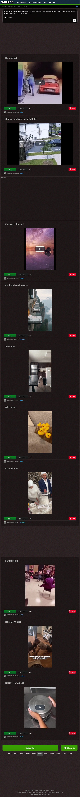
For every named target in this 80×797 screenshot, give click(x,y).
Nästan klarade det (14, 683)
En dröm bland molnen (16, 285)
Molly (21, 461)
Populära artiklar (35, 2)
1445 (46, 754)
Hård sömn (10, 407)
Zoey (21, 173)
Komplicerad (11, 468)
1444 (52, 754)
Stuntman (10, 346)
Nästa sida (29, 747)
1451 (9, 754)
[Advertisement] (40, 39)
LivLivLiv (22, 339)
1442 (64, 754)
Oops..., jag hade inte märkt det (21, 119)
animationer (12, 6)
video (26, 6)
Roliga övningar (13, 622)
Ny (45, 2)
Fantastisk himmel (14, 224)
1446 (40, 754)
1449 (22, 754)
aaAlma (22, 676)
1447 (34, 754)
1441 (70, 754)
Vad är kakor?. (9, 17)
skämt (4, 6)
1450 (16, 754)
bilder (20, 6)
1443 (58, 754)
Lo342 (21, 615)
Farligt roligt (11, 561)
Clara (21, 112)
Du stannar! (11, 58)
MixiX (21, 400)
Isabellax (22, 522)
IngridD (22, 278)
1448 (28, 754)
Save (73, 108)
